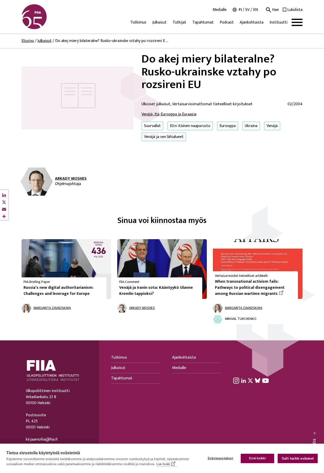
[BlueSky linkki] (257, 381)
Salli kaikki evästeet (298, 458)
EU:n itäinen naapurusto (190, 125)
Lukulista (294, 10)
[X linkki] (250, 381)
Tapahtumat (203, 22)
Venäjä (272, 125)
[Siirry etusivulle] (46, 16)
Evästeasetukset (220, 458)
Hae (275, 10)
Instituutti (279, 22)
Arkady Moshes (71, 178)
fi (240, 9)
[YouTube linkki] (265, 381)
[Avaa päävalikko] (297, 22)
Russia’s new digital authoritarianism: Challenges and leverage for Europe (58, 290)
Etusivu (28, 40)
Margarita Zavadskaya (52, 308)
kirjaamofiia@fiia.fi (41, 440)
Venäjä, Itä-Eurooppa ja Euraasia (168, 114)
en (255, 9)
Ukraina (251, 125)
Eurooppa (227, 125)
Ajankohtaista (252, 22)
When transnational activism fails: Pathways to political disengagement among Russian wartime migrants (254, 288)
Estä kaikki (257, 458)
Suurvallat (152, 125)
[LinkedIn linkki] (243, 381)
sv (247, 9)
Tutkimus (138, 22)
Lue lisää (163, 464)
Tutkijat (179, 22)
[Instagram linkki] (236, 381)
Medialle (220, 10)
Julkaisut (159, 22)
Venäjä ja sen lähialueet (164, 136)
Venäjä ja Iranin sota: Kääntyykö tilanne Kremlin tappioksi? (156, 290)
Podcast (227, 22)
